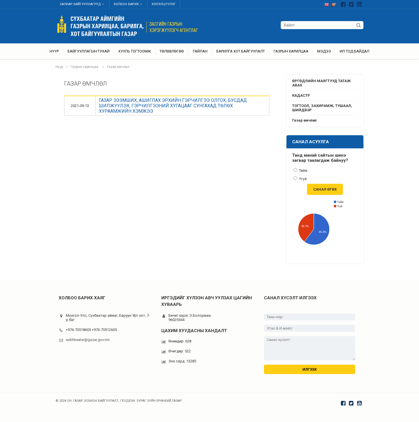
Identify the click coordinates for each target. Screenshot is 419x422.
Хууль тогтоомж (134, 51)
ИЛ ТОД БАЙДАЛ (354, 51)
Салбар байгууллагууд (80, 4)
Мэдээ (324, 51)
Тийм (302, 170)
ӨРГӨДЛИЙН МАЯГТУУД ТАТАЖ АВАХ (321, 83)
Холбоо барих (126, 4)
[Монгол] (335, 3)
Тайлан (200, 51)
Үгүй (302, 179)
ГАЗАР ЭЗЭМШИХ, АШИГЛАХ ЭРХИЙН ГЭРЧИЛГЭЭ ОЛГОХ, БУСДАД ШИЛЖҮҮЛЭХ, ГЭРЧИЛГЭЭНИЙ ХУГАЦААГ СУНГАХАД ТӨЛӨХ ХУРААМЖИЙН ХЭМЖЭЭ (173, 106)
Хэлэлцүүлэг (164, 4)
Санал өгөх (325, 189)
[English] (328, 3)
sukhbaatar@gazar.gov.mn (88, 340)
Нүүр (54, 51)
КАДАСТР (301, 95)
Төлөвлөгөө (172, 51)
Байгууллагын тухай (88, 51)
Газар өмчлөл (118, 67)
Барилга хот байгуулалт (240, 51)
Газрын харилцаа (291, 51)
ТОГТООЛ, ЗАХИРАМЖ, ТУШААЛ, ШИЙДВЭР (322, 108)
